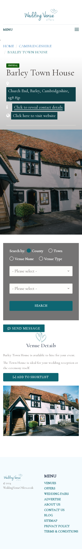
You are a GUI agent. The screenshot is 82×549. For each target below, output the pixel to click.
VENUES (50, 483)
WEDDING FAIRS (56, 494)
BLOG (48, 515)
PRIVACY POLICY (57, 526)
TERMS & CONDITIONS (61, 531)
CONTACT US (54, 510)
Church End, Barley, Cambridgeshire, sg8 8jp (38, 94)
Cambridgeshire (35, 46)
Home (8, 46)
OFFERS (49, 488)
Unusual (13, 65)
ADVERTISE (52, 499)
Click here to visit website (34, 115)
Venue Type (53, 259)
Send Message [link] (25, 328)
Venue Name (24, 259)
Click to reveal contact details (38, 107)
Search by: (17, 251)
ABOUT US (52, 504)
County (37, 251)
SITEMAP (50, 521)
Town (58, 251)
